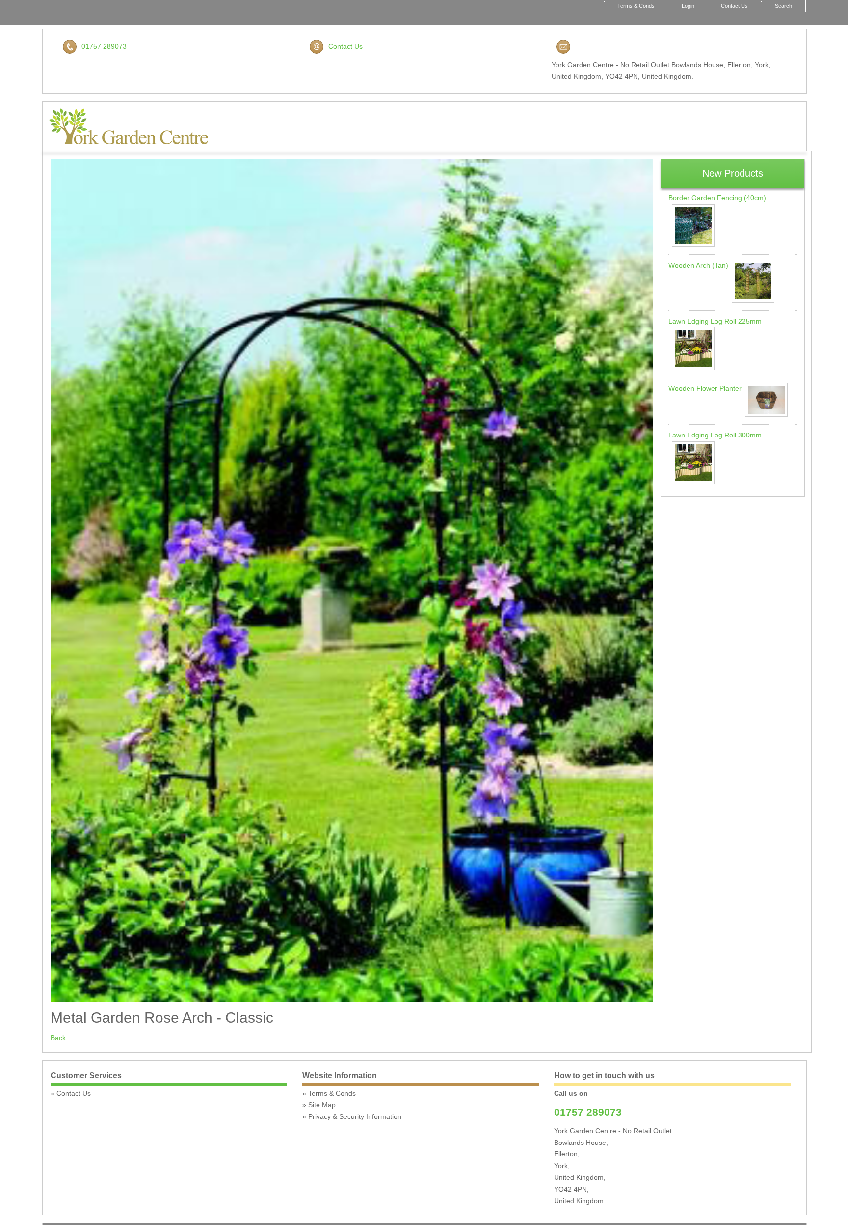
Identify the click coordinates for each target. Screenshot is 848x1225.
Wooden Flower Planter (705, 388)
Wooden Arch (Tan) (698, 265)
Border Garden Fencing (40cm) (717, 198)
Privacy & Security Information (354, 1116)
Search (783, 6)
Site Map (322, 1105)
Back (58, 1038)
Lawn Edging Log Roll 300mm (715, 435)
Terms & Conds (636, 6)
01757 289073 (104, 46)
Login (688, 6)
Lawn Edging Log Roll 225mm (715, 321)
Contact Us (734, 6)
